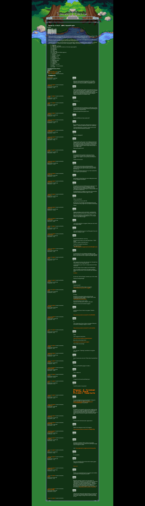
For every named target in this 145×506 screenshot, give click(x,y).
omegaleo (49, 438)
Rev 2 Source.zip (52, 72)
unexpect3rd (50, 317)
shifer (48, 103)
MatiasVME (49, 423)
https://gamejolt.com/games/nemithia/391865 (86, 448)
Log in (49, 73)
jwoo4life (49, 306)
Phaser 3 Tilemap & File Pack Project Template (84, 391)
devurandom (50, 77)
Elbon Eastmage (50, 489)
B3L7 (48, 382)
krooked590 (50, 219)
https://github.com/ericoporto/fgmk (81, 342)
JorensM (49, 457)
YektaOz (49, 346)
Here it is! (75, 466)
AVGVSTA (49, 85)
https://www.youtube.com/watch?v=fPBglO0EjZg (84, 429)
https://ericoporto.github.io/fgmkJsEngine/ (82, 338)
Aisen (48, 227)
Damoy (49, 375)
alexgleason (50, 405)
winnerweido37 (50, 368)
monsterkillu (50, 234)
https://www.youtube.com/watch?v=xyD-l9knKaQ (84, 328)
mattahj (49, 281)
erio (48, 330)
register (53, 73)
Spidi (48, 290)
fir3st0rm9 (49, 174)
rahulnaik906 (50, 432)
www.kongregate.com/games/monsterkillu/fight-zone (85, 246)
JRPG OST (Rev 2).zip (53, 71)
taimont (49, 396)
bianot (48, 476)
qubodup (49, 114)
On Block (75, 273)
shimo (48, 258)
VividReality (50, 131)
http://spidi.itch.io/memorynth (80, 299)
